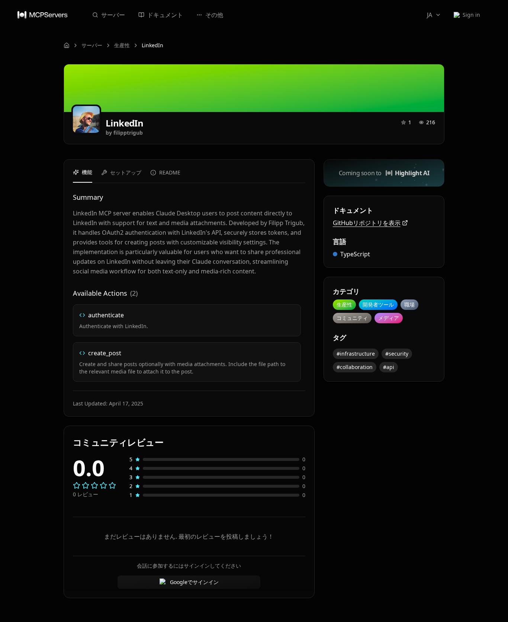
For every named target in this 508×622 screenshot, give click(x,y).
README (169, 172)
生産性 (122, 45)
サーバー (113, 15)
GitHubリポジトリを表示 (367, 223)
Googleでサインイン (194, 582)
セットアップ (125, 172)
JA (429, 15)
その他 (214, 15)
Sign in (471, 14)
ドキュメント (165, 15)
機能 (87, 172)
